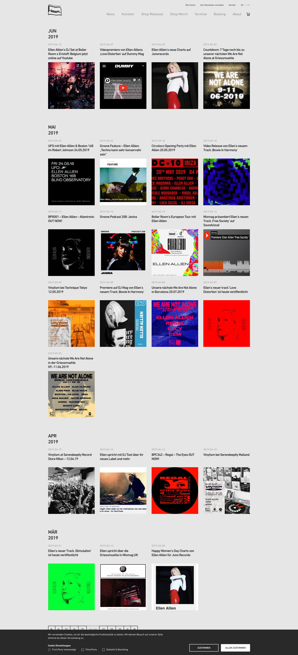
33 (66, 629)
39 (119, 629)
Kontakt (232, 5)
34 (74, 629)
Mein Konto (191, 5)
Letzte (134, 630)
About (237, 14)
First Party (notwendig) (64, 649)
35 (82, 629)
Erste (52, 630)
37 (103, 629)
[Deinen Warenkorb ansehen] (246, 15)
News (110, 14)
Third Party (91, 649)
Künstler (128, 14)
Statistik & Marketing (117, 649)
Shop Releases (152, 14)
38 (111, 629)
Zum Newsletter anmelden (212, 5)
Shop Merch (179, 14)
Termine (201, 14)
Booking (220, 14)
